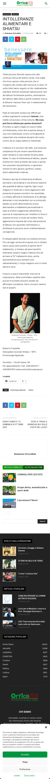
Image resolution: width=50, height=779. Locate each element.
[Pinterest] (17, 39)
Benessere (14, 10)
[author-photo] (25, 450)
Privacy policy (29, 775)
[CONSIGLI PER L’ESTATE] (9, 477)
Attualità (6, 481)
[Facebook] (5, 39)
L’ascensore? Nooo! (27, 500)
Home (5, 10)
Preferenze (25, 769)
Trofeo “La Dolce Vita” (28, 574)
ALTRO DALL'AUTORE (33, 467)
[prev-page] (4, 513)
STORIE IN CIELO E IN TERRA (30, 561)
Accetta (25, 754)
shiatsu (30, 390)
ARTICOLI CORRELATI (13, 467)
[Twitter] (11, 39)
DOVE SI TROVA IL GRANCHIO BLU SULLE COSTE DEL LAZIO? (37, 424)
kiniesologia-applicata (17, 390)
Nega (25, 762)
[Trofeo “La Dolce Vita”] (9, 577)
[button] (46, 727)
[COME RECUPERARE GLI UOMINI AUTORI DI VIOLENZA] (7, 599)
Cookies (17, 775)
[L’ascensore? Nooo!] (9, 503)
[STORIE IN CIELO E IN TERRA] (9, 564)
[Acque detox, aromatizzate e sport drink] (9, 490)
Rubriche (15, 14)
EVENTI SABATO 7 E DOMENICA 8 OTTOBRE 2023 (13, 424)
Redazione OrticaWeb (13, 33)
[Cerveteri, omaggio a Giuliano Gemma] (9, 551)
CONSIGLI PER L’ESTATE (30, 474)
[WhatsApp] (23, 39)
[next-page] (8, 513)
